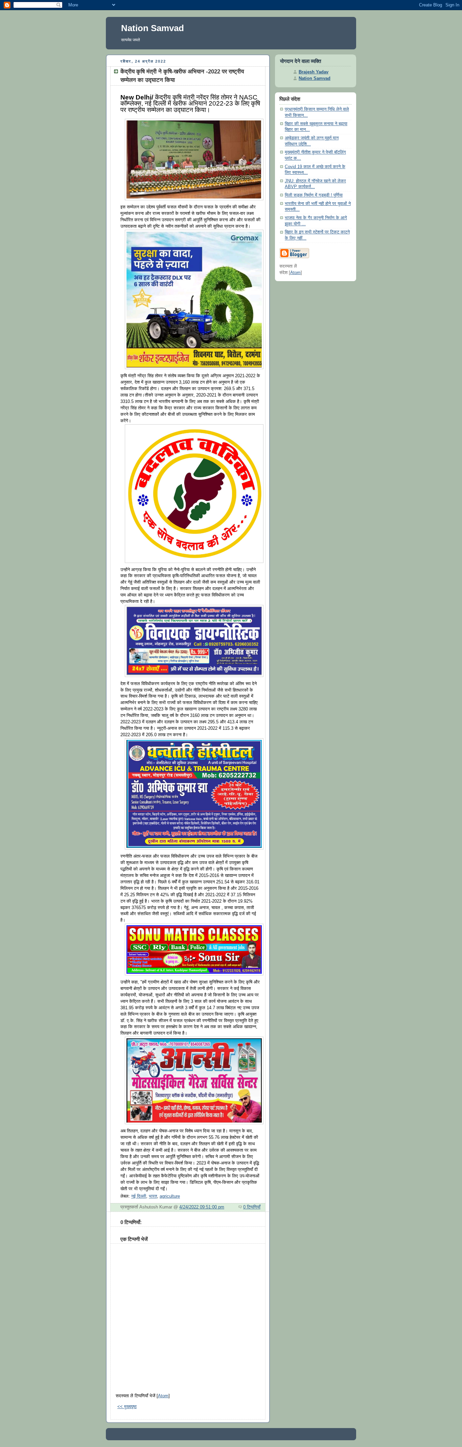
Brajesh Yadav (313, 72)
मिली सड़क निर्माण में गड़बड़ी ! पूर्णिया (314, 195)
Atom (163, 1396)
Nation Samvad (152, 28)
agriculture (170, 1196)
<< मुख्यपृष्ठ (127, 1406)
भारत (153, 1196)
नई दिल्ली (138, 1196)
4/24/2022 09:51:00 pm (201, 1207)
